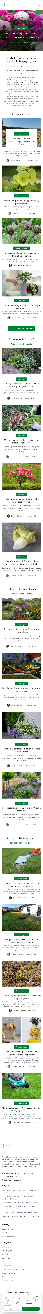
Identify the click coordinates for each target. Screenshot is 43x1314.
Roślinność (21, 28)
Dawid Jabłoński (7, 1229)
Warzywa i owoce (21, 134)
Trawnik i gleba (21, 879)
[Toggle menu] (39, 5)
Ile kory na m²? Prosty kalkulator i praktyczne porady (19, 1203)
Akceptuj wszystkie (31, 1309)
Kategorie (6, 1242)
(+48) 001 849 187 (10, 1177)
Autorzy (5, 1224)
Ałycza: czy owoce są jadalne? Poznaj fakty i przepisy (20, 1213)
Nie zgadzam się (12, 1309)
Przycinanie (5, 1262)
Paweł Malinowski (8, 1233)
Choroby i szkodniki (8, 1273)
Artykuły (6, 1186)
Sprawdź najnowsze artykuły (21, 329)
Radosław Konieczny (9, 1237)
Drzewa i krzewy (7, 1277)
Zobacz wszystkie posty (21, 344)
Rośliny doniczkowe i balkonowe (13, 1269)
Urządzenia (6, 1258)
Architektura (6, 1254)
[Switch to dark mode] (35, 5)
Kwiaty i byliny (21, 196)
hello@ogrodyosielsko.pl (12, 1180)
